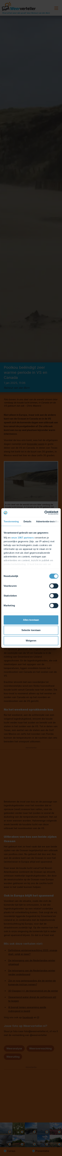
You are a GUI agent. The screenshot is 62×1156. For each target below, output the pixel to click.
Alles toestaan (31, 619)
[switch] (53, 585)
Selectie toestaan (31, 630)
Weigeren (31, 640)
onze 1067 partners (22, 537)
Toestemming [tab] (11, 521)
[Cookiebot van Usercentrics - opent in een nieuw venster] (44, 513)
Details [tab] (27, 521)
